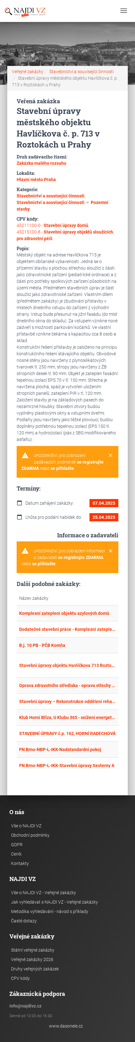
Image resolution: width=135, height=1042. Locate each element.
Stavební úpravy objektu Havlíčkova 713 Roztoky (67, 665)
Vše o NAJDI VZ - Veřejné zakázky (43, 892)
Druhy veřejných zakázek (35, 968)
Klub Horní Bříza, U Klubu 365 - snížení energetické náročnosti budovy (67, 717)
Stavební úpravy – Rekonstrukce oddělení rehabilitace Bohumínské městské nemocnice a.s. (67, 701)
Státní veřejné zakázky (32, 950)
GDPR (17, 844)
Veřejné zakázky (27, 71)
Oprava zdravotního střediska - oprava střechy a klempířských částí (67, 685)
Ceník (16, 854)
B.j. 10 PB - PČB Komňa (42, 645)
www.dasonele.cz (66, 1026)
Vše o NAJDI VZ (26, 825)
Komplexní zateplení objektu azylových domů (64, 613)
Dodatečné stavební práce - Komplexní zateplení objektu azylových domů (67, 629)
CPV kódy (20, 978)
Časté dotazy (24, 920)
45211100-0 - (52, 225)
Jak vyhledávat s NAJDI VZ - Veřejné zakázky (54, 902)
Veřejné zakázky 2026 (32, 959)
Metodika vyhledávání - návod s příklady (49, 911)
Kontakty (20, 863)
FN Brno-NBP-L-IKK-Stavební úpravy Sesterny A (66, 765)
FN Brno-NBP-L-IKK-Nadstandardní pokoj (60, 749)
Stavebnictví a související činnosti (81, 71)
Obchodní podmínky (30, 835)
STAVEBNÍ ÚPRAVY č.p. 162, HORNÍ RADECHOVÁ (67, 733)
